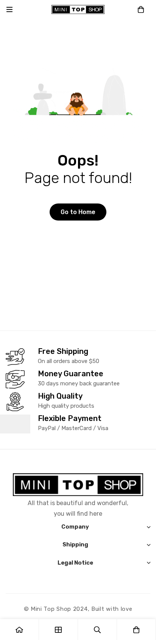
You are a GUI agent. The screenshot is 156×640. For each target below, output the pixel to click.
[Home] (19, 629)
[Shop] (58, 629)
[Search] (97, 629)
